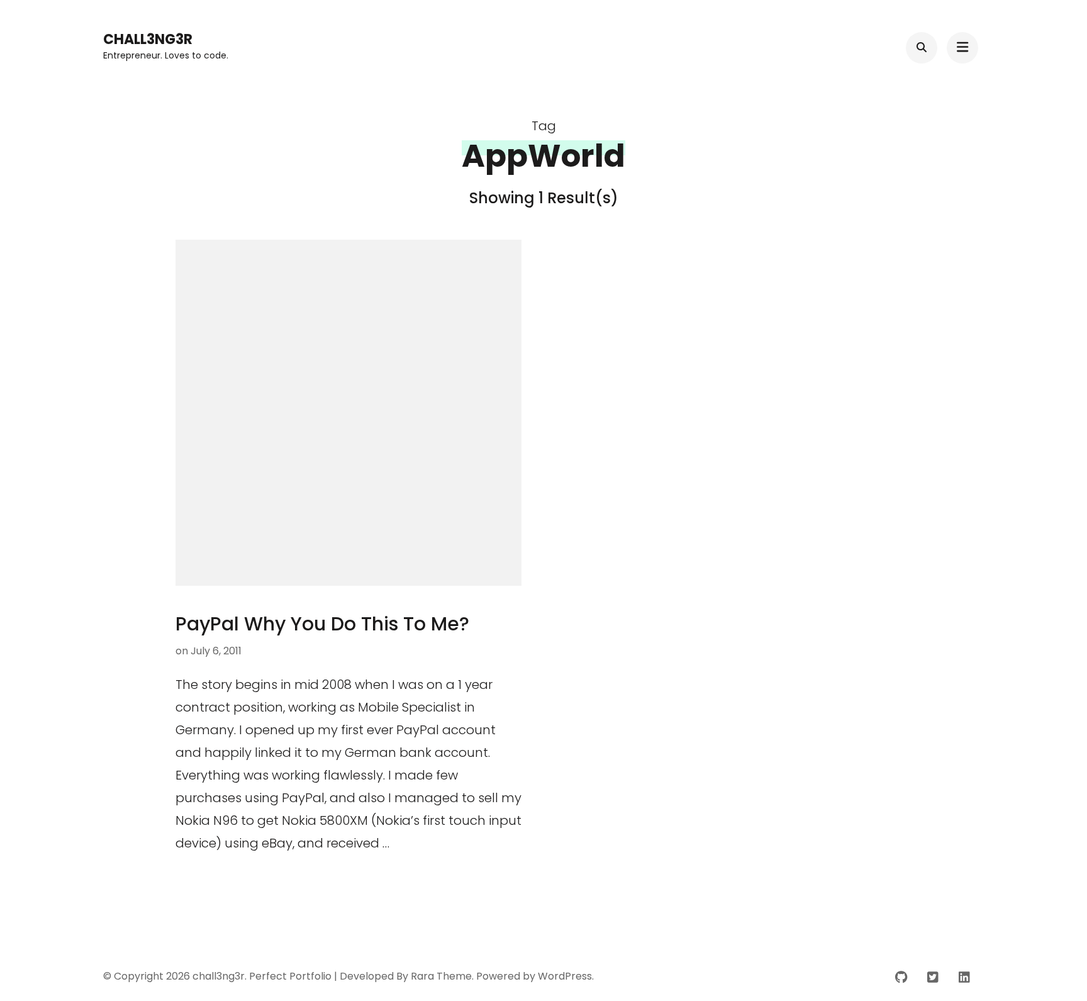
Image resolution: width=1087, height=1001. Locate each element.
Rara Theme (441, 976)
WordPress (565, 976)
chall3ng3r (147, 39)
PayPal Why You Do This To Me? (322, 623)
